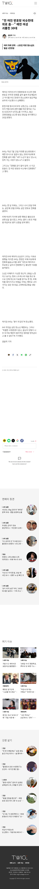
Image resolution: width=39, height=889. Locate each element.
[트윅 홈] (7, 3)
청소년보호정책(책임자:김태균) (17, 870)
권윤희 (10, 35)
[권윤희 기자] (4, 36)
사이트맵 (27, 870)
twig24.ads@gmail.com (23, 874)
